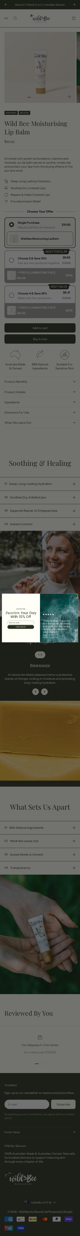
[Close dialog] (75, 596)
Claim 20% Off (21, 627)
